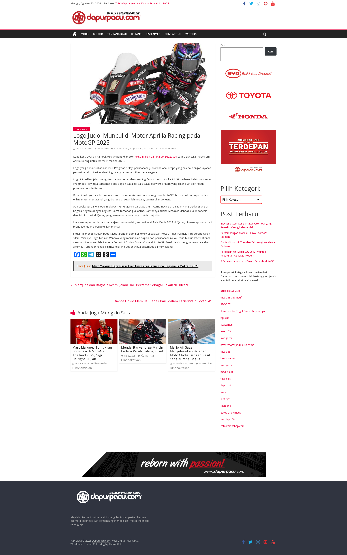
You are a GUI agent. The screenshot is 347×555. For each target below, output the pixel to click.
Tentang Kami (117, 34)
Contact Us (173, 34)
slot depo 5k (227, 419)
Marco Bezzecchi (152, 148)
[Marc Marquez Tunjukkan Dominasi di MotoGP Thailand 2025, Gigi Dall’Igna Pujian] (93, 321)
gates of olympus (230, 412)
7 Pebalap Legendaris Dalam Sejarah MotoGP (247, 261)
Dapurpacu (103, 148)
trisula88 (225, 351)
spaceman (226, 324)
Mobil (85, 34)
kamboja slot (228, 358)
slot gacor (226, 338)
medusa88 (226, 372)
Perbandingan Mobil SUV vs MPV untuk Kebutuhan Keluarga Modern (155, 3)
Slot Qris (225, 399)
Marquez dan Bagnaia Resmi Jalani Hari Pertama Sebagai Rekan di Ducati (129, 285)
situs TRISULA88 (230, 291)
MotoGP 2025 (169, 148)
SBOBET (225, 304)
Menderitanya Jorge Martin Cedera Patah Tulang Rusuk (142, 349)
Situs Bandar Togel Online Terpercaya (242, 311)
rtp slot (224, 317)
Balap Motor (81, 129)
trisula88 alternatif (231, 297)
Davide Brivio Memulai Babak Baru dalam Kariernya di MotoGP (164, 301)
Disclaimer (153, 34)
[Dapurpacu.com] (74, 34)
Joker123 (225, 331)
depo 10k (225, 385)
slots (223, 392)
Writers (190, 34)
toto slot (225, 378)
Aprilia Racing (121, 148)
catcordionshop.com (232, 426)
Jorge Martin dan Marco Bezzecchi (156, 156)
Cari (222, 45)
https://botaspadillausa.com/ (237, 345)
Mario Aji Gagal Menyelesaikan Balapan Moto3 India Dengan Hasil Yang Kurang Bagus (190, 353)
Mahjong (225, 405)
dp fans (136, 34)
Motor (98, 34)
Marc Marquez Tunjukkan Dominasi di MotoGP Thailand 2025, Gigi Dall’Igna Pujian (92, 353)
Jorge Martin (136, 148)
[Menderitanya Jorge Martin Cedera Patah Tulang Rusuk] (142, 321)
